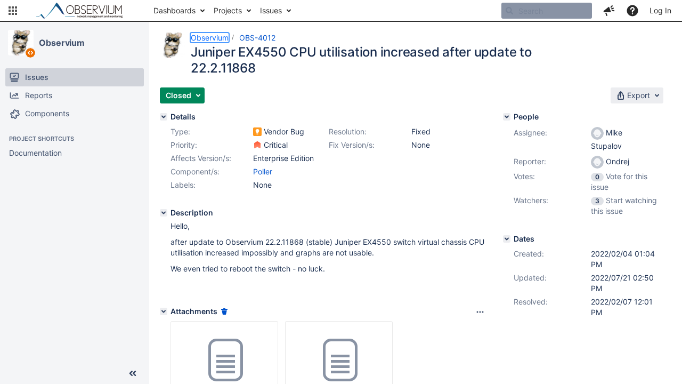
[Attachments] (163, 311)
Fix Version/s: (352, 144)
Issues (271, 10)
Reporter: (530, 161)
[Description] (163, 213)
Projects (228, 10)
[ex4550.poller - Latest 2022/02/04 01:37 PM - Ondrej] (339, 360)
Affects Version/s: (200, 158)
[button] (12, 10)
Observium (62, 42)
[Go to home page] (84, 10)
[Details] (163, 117)
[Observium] (21, 42)
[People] (506, 117)
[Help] (632, 10)
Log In (660, 10)
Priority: (183, 144)
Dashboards (174, 10)
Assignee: (530, 132)
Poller (262, 171)
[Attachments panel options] (480, 312)
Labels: (183, 184)
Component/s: (195, 171)
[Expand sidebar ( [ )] (132, 373)
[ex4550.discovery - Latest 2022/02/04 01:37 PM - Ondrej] (224, 360)
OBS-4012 (257, 37)
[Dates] (506, 239)
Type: (180, 131)
